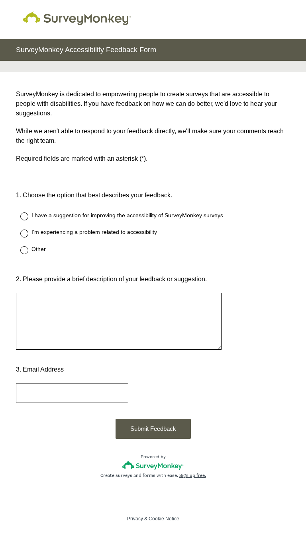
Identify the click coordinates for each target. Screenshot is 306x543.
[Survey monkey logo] (153, 465)
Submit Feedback (153, 428)
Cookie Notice (164, 519)
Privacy (135, 519)
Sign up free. (192, 475)
